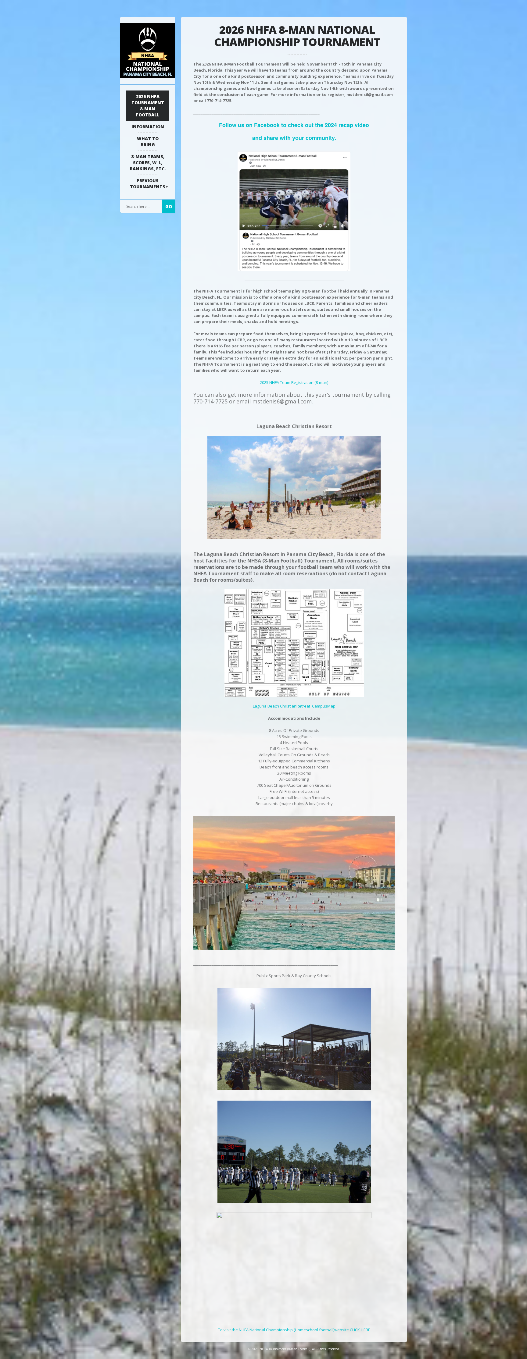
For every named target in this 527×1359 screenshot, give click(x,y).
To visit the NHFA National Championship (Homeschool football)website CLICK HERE (294, 1329)
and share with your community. (294, 138)
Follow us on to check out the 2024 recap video (294, 125)
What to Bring (148, 141)
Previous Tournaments (147, 184)
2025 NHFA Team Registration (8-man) (294, 382)
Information (147, 127)
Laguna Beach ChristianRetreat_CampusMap (294, 706)
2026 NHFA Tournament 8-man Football (147, 106)
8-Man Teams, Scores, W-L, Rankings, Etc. (148, 163)
